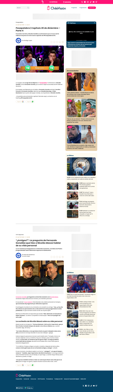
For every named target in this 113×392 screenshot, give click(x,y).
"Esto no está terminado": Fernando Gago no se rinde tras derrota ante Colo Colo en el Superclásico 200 (81, 296)
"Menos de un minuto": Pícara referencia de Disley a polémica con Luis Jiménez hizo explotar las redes (80, 120)
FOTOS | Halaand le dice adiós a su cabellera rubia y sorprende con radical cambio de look (81, 178)
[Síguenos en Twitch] (96, 2)
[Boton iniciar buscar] (28, 8)
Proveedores (49, 379)
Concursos (33, 379)
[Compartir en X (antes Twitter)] (57, 42)
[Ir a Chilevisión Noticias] (53, 1)
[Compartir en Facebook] (51, 42)
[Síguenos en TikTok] (90, 2)
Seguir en (19, 101)
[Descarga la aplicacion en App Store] (28, 388)
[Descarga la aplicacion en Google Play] (20, 388)
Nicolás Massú (54, 297)
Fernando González (21, 297)
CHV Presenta (41, 379)
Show (70, 74)
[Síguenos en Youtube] (93, 2)
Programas (74, 7)
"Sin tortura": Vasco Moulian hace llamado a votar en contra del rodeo (86, 194)
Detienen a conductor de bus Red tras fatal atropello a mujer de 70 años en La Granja (87, 213)
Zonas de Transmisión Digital (71, 379)
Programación (83, 7)
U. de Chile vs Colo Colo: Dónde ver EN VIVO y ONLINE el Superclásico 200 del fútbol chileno (86, 332)
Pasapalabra (19, 22)
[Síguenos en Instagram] (88, 2)
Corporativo (19, 379)
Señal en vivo (92, 7)
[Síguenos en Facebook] (85, 2)
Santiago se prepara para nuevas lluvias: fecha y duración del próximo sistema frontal (87, 204)
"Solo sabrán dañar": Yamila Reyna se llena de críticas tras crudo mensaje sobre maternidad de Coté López (80, 94)
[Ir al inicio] (56, 8)
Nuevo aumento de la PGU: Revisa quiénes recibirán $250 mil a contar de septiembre (87, 185)
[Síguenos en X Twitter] (82, 2)
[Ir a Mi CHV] (43, 2)
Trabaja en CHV (58, 379)
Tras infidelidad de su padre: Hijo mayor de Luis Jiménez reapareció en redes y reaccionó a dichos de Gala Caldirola (81, 146)
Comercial (26, 379)
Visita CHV (83, 379)
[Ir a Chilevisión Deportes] (67, 2)
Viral (70, 100)
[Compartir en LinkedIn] (60, 42)
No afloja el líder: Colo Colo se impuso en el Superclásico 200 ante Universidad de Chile (86, 304)
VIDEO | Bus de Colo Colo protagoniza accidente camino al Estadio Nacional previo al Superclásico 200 (87, 313)
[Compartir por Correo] (63, 42)
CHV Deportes (20, 234)
